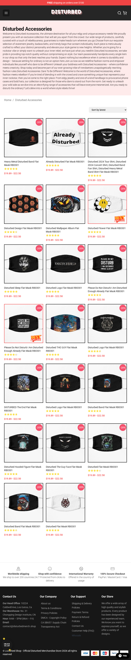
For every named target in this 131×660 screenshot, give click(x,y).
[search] (119, 13)
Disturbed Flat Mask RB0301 (103, 466)
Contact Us (78, 626)
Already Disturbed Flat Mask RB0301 (65, 161)
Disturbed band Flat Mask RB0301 (106, 407)
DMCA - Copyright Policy (54, 617)
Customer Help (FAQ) (83, 630)
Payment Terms (80, 612)
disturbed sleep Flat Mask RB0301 (22, 287)
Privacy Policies (49, 613)
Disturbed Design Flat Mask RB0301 (23, 228)
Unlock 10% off (7, 645)
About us (45, 603)
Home (7, 100)
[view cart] (125, 13)
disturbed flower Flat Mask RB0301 (107, 228)
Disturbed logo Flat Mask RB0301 (64, 287)
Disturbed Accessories (28, 100)
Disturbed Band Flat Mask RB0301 (22, 526)
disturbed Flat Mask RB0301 (61, 526)
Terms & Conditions (51, 608)
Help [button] (125, 656)
